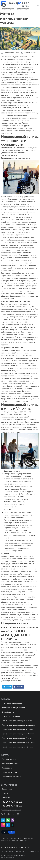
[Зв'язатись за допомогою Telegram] (3, 820)
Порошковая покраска (11, 776)
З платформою (8, 712)
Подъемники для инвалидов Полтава (17, 747)
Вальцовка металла (10, 763)
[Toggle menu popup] (38, 5)
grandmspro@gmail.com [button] (11, 680)
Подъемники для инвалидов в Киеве (17, 721)
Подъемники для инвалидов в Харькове (18, 725)
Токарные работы (9, 759)
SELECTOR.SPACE (7, 858)
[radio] (4, 832)
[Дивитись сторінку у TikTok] (12, 825)
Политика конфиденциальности (12, 851)
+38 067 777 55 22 (7, 9)
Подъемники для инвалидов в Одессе (17, 729)
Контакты (6, 798)
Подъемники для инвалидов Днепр (16, 738)
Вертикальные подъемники (13, 708)
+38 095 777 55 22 (22, 9)
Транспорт (5, 196)
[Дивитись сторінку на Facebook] (8, 825)
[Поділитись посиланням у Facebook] (18, 688)
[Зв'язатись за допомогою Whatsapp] (8, 820)
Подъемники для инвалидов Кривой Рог (18, 742)
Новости (5, 793)
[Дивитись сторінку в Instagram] (3, 825)
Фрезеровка (7, 768)
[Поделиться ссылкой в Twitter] (7, 688)
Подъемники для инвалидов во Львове (18, 734)
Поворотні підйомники (11, 716)
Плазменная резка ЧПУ (11, 772)
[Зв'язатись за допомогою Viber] (12, 820)
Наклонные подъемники (12, 703)
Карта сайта (34, 851)
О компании (7, 789)
